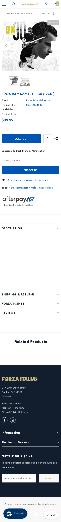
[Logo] (30, 4)
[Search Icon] (13, 4)
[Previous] (6, 45)
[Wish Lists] (47, 138)
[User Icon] (46, 4)
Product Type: (9, 114)
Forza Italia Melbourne (38, 100)
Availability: (8, 109)
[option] (30, 45)
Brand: (5, 100)
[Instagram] (13, 420)
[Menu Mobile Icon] (4, 4)
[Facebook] (4, 420)
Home (10, 13)
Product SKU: (9, 105)
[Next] (55, 45)
